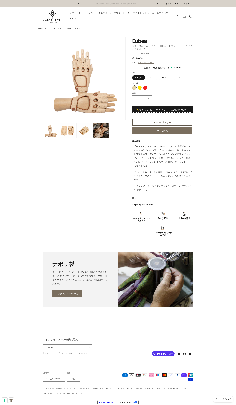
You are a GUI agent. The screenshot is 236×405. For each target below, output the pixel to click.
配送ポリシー (150, 388)
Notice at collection (106, 402)
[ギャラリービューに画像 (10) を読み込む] (101, 130)
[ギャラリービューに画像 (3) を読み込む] (84, 130)
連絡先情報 (161, 388)
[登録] (89, 347)
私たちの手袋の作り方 (67, 293)
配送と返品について (146, 62)
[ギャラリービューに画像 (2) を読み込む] (67, 130)
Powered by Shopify (67, 388)
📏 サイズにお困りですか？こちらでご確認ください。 (163, 109)
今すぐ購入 (162, 130)
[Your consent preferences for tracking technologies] (4, 400)
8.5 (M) (139, 77)
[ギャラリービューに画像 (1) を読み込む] (50, 130)
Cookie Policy (97, 388)
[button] (76, 13)
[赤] (145, 88)
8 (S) (178, 77)
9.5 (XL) (165, 77)
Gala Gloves (54, 388)
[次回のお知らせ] (157, 3)
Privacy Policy (83, 388)
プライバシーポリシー (67, 353)
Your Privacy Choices (123, 402)
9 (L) (152, 77)
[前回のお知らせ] (79, 3)
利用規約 (139, 388)
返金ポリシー (110, 388)
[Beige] (134, 88)
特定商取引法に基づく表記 (177, 388)
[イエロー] (140, 88)
